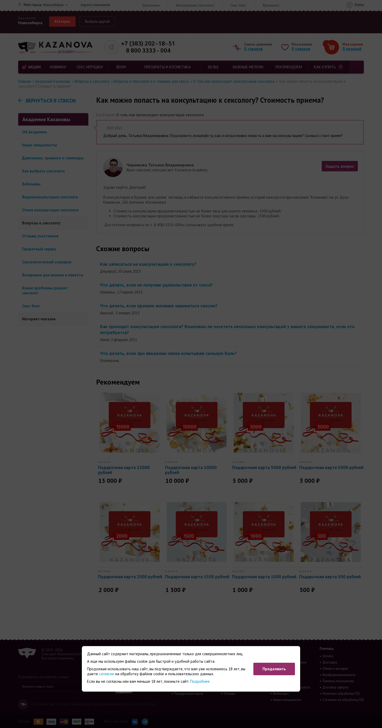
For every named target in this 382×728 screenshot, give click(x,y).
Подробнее (200, 681)
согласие (106, 673)
